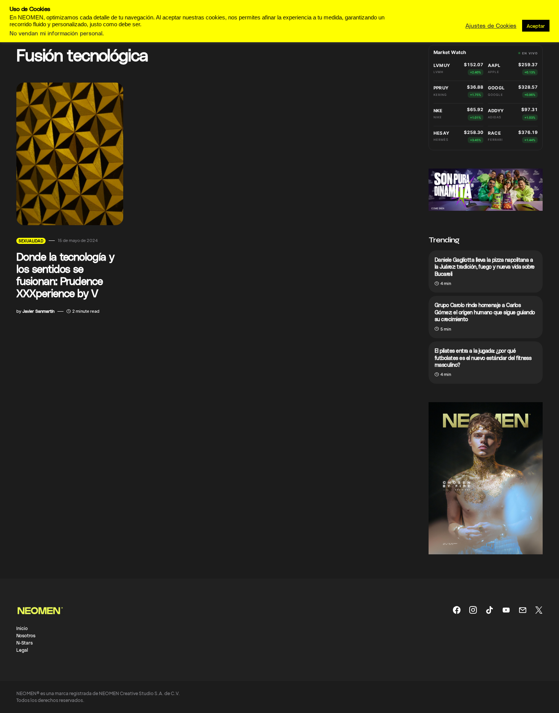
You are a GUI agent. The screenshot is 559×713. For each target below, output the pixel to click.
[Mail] (522, 610)
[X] (539, 610)
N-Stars (24, 642)
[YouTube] (506, 610)
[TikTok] (489, 610)
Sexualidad (31, 241)
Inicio (22, 628)
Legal (22, 650)
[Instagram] (473, 610)
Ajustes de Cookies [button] (490, 25)
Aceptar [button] (536, 26)
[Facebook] (457, 610)
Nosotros (25, 635)
